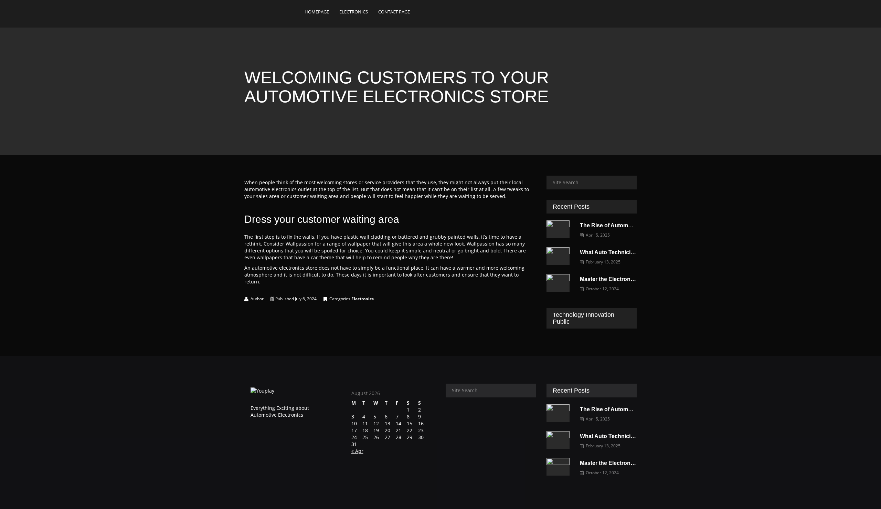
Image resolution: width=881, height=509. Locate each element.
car (314, 257)
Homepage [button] (317, 12)
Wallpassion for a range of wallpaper (328, 243)
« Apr (357, 451)
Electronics (362, 299)
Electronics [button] (353, 12)
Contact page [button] (394, 12)
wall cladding (375, 236)
